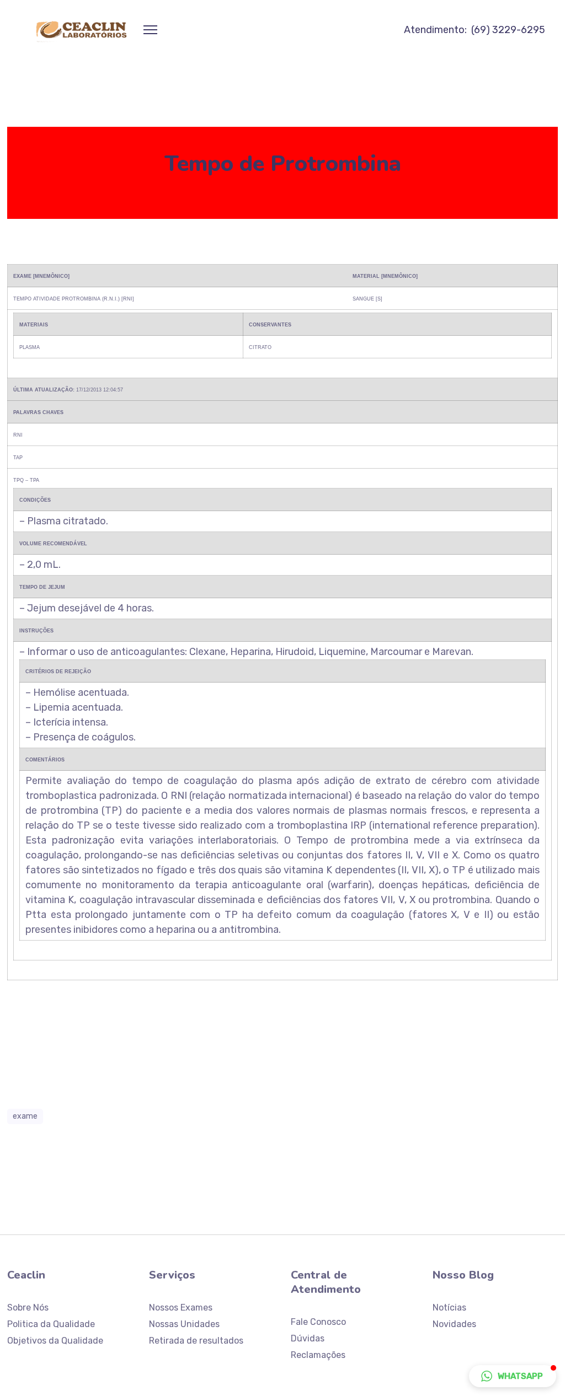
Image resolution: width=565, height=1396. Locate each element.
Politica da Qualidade (51, 1324)
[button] (512, 1376)
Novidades (454, 1324)
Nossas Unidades (184, 1324)
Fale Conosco (318, 1322)
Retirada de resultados (196, 1340)
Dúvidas (307, 1338)
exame (25, 1116)
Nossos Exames (180, 1307)
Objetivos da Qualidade (55, 1340)
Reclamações (318, 1355)
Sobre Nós (28, 1307)
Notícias (449, 1307)
